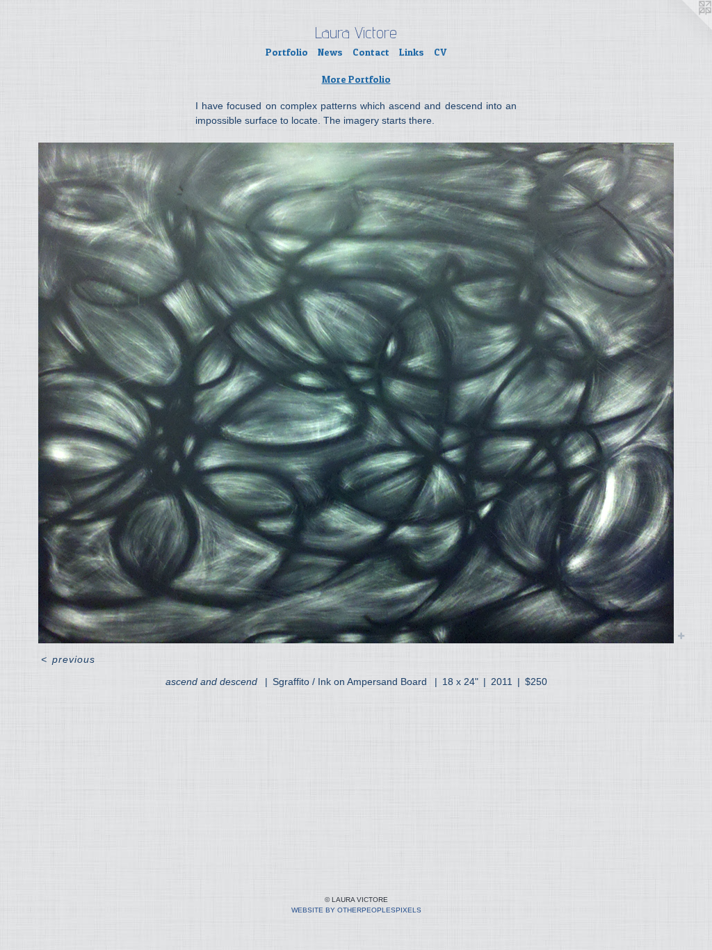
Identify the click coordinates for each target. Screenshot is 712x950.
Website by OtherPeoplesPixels (356, 910)
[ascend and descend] (356, 393)
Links (411, 52)
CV (440, 52)
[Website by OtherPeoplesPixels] (684, 28)
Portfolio (287, 52)
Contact (371, 52)
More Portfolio (356, 79)
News (330, 52)
